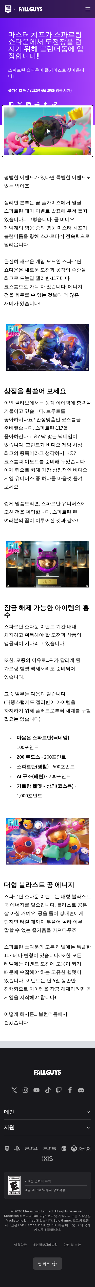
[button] (47, 131)
